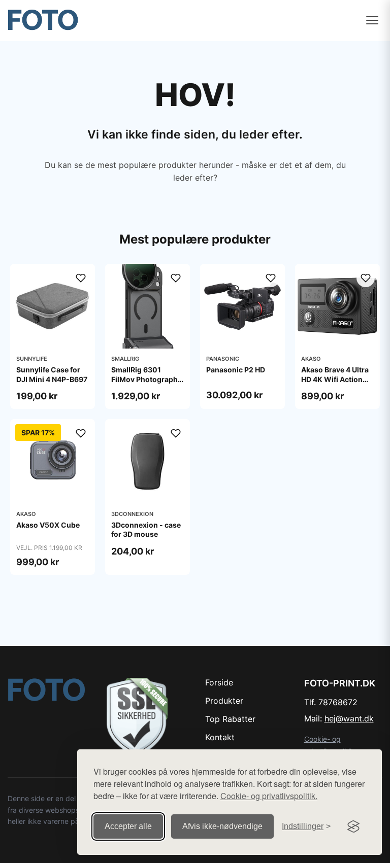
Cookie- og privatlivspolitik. (268, 796)
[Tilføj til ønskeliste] (81, 278)
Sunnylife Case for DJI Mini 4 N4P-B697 (51, 374)
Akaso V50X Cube (48, 525)
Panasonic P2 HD (235, 369)
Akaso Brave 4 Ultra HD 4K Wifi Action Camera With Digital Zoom (336, 383)
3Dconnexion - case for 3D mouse (146, 529)
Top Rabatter (230, 719)
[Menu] (372, 20)
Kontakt (220, 737)
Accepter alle (128, 826)
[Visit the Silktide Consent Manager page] (353, 826)
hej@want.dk (349, 718)
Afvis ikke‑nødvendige (222, 826)
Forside (219, 682)
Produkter (224, 701)
